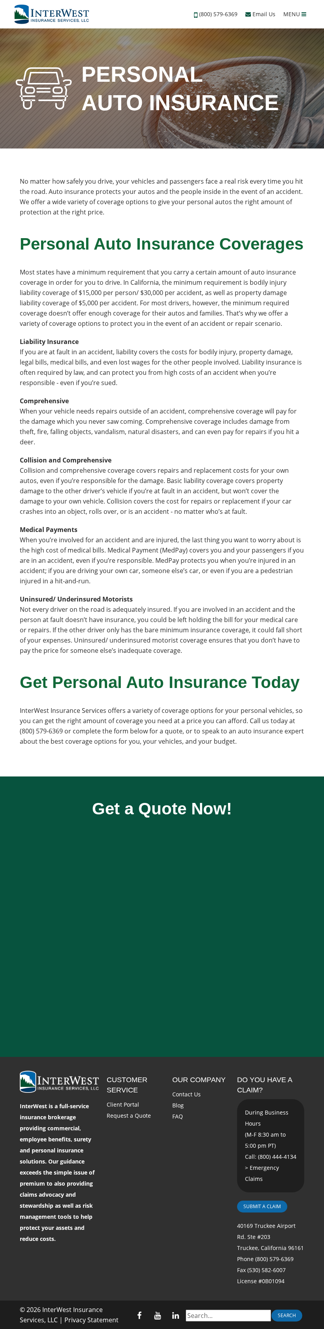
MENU (292, 14)
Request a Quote (129, 1115)
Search (287, 1315)
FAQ (177, 1116)
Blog (178, 1105)
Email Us (263, 14)
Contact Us (186, 1094)
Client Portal (123, 1104)
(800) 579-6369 (218, 14)
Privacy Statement (91, 1320)
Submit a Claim (262, 1206)
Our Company (199, 1080)
